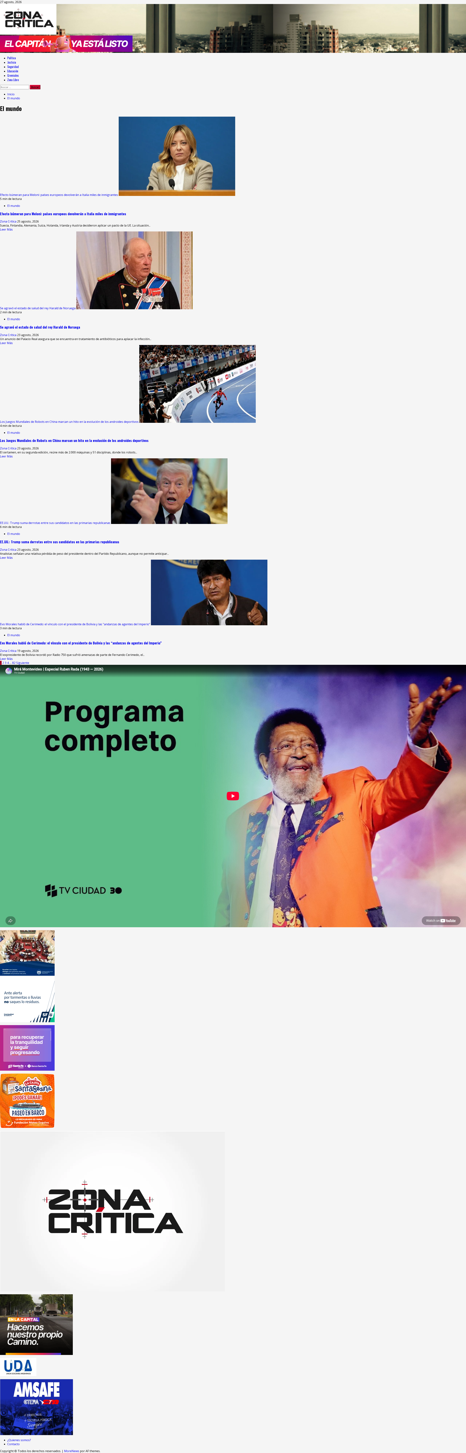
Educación (12, 71)
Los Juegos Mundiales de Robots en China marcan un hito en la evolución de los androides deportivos (69, 422)
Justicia (11, 62)
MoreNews (71, 1451)
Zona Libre (13, 80)
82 (13, 663)
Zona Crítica (8, 221)
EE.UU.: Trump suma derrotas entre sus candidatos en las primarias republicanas (55, 523)
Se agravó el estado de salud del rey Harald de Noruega (38, 308)
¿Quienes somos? (19, 1440)
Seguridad (13, 67)
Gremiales (13, 75)
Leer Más (6, 229)
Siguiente (22, 663)
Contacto (13, 1444)
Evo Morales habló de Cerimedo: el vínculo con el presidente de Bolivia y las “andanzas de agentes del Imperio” (75, 624)
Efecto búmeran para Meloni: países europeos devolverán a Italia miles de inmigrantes (59, 195)
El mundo (13, 206)
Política (11, 58)
